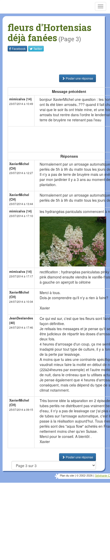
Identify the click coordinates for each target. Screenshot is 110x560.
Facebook (19, 48)
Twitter (37, 48)
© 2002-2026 (84, 475)
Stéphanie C (102, 475)
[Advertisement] (40, 63)
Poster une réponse (79, 78)
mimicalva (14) (20, 99)
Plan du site (67, 475)
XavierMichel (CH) (19, 166)
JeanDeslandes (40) (21, 320)
